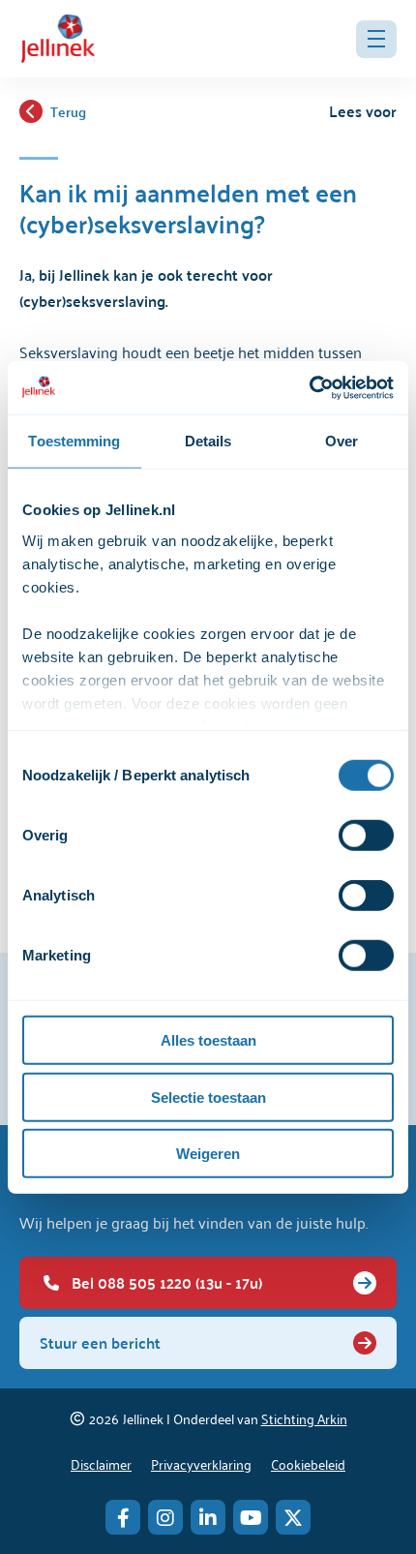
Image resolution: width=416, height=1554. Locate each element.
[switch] (366, 835)
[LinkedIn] (208, 1517)
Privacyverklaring (201, 1463)
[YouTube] (250, 1517)
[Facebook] (122, 1517)
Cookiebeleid (308, 1463)
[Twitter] (293, 1517)
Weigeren (208, 1153)
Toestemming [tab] (74, 441)
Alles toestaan (208, 1040)
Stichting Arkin (304, 1418)
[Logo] (58, 39)
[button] (376, 39)
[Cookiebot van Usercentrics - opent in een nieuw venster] (309, 387)
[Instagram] (165, 1517)
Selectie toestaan (208, 1096)
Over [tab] (341, 441)
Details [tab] (208, 441)
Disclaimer (101, 1463)
